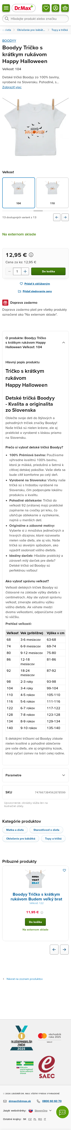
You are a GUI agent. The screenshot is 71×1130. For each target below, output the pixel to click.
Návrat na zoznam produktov (25, 978)
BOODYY (9, 41)
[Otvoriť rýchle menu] (6, 8)
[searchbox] (35, 18)
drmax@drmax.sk (20, 1101)
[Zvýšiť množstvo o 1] (25, 271)
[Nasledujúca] (65, 217)
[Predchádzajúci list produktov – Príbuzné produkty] (54, 949)
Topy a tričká (53, 838)
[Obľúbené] (46, 8)
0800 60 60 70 (52, 1101)
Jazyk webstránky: (14, 1110)
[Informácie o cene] (31, 255)
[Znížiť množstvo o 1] (9, 271)
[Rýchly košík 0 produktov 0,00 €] (65, 8)
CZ (30, 1119)
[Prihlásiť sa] (55, 8)
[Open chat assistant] (62, 1112)
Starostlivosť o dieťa (46, 829)
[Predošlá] (56, 217)
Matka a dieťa (15, 829)
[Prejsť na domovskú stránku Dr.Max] (24, 8)
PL (35, 1119)
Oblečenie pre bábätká (20, 838)
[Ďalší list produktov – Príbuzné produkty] (64, 949)
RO (40, 1119)
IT (45, 1119)
